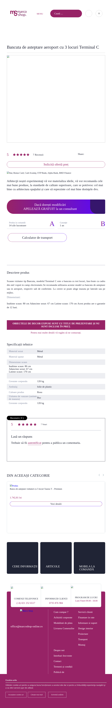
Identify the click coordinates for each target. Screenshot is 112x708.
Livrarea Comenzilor (64, 628)
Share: (81, 154)
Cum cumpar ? (61, 612)
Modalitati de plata (63, 623)
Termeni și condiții (63, 666)
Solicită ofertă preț (56, 164)
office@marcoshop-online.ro (27, 626)
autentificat (34, 442)
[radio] (19, 425)
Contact (57, 661)
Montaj (81, 644)
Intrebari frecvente (63, 655)
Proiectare (83, 633)
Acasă (6, 32)
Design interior (85, 628)
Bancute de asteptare (43, 32)
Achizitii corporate (63, 617)
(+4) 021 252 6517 (26, 603)
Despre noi (59, 650)
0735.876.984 (56, 3)
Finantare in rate (86, 617)
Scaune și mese (20, 32)
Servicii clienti (85, 612)
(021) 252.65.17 (40, 3)
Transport (83, 639)
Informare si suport (87, 623)
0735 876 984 (56, 603)
